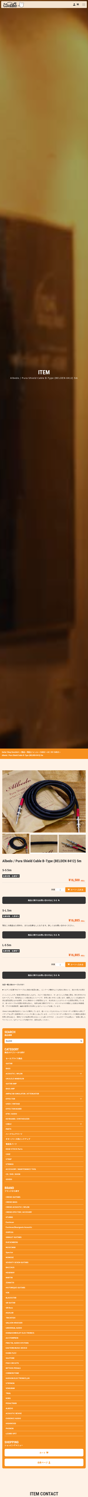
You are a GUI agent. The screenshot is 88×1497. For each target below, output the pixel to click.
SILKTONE (10, 1358)
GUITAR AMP (11, 1083)
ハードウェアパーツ (14, 1134)
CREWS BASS (11, 1202)
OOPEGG (9, 1232)
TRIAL (8, 1393)
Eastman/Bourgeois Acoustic (19, 1227)
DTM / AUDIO (11, 1113)
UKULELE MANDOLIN (15, 1078)
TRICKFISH (10, 1317)
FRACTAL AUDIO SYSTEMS (17, 1342)
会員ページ (42, 1462)
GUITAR (9, 1063)
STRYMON (10, 1383)
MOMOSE (10, 1257)
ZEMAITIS (10, 1282)
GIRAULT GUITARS (14, 1237)
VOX (7, 1292)
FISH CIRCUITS (12, 1363)
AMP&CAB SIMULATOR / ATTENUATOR (22, 1093)
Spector (9, 1252)
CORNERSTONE (12, 1373)
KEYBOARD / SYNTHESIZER (17, 1118)
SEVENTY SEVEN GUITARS (17, 1262)
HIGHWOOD (11, 1423)
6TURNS (9, 1217)
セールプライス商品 (14, 1058)
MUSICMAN (10, 1247)
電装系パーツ (11, 1144)
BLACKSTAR (11, 1297)
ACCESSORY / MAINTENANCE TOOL (21, 1169)
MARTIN (9, 1277)
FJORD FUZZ (11, 1353)
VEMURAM (10, 1388)
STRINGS (10, 1164)
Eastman (10, 1222)
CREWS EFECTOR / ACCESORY (19, 1212)
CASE (8, 1154)
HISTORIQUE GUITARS (15, 1287)
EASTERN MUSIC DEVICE (16, 1347)
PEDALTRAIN (11, 1403)
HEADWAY (10, 1272)
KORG (8, 1398)
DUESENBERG (12, 1242)
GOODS (9, 1179)
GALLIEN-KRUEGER (14, 1322)
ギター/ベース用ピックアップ (18, 1139)
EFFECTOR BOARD (14, 1108)
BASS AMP (10, 1088)
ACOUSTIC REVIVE (14, 1413)
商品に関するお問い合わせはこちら (43, 900)
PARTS (8, 1129)
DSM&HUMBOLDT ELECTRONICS (20, 1332)
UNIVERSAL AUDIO (14, 1327)
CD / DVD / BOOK (13, 1174)
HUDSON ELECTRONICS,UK (18, 1378)
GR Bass (9, 1307)
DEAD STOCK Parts (14, 1149)
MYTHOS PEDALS (13, 1368)
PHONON (10, 1428)
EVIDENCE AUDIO (13, 1418)
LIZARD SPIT (11, 1433)
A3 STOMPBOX (12, 1337)
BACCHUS (10, 1267)
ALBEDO (9, 1408)
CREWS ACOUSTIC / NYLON (17, 1207)
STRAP (9, 1159)
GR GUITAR (10, 1302)
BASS (8, 1068)
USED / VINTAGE (13, 1103)
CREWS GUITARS (13, 1197)
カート (42, 1452)
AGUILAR (9, 1312)
